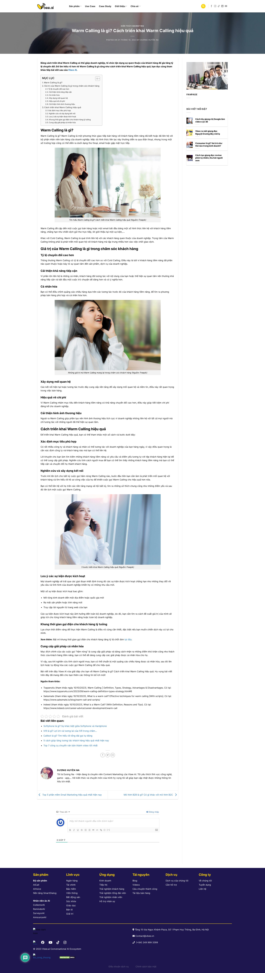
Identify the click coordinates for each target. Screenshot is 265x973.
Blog (134, 880)
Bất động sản (73, 897)
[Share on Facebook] (102, 755)
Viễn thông (72, 893)
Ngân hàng (72, 880)
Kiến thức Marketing (132, 26)
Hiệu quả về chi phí (57, 101)
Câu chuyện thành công (144, 889)
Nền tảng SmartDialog (44, 893)
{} (105, 830)
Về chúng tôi (205, 880)
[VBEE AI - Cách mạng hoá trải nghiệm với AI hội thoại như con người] (51, 6)
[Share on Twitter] (107, 755)
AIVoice (37, 889)
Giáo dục (71, 905)
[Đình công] (82, 830)
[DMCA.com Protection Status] (67, 957)
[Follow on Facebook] (211, 6)
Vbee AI (72, 70)
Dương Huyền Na (149, 40)
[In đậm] (70, 830)
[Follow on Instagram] (215, 6)
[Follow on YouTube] (226, 6)
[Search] (203, 6)
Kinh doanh (105, 880)
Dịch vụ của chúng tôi (177, 880)
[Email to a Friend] (112, 755)
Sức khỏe (71, 901)
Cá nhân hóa (54, 95)
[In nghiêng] (74, 830)
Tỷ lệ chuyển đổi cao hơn (58, 89)
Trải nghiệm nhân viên (110, 897)
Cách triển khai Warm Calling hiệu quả (62, 107)
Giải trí (69, 913)
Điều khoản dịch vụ (119, 966)
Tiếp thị (103, 884)
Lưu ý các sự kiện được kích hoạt (62, 116)
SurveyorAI (38, 913)
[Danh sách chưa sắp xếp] (89, 830)
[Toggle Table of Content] (96, 78)
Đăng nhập (154, 812)
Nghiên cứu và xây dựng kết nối (62, 113)
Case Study (105, 6)
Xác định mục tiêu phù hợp (59, 110)
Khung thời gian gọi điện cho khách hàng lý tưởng (70, 119)
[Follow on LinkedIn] (222, 6)
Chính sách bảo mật (146, 966)
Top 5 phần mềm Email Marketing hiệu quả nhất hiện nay (72, 794)
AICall (36, 884)
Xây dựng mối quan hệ (58, 98)
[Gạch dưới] (78, 830)
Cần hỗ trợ (171, 884)
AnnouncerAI (39, 917)
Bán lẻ (69, 909)
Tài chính (70, 884)
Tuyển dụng (205, 884)
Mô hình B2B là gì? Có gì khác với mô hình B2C (149, 794)
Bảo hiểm (71, 889)
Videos (136, 884)
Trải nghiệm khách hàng (111, 889)
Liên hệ (202, 889)
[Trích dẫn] (93, 830)
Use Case (90, 6)
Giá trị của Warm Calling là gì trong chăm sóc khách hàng (71, 86)
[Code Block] (97, 830)
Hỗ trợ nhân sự (107, 901)
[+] (108, 830)
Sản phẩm (74, 6)
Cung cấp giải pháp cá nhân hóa (62, 122)
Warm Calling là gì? (53, 82)
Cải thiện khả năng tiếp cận (60, 92)
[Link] (101, 830)
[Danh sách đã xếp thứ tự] (86, 830)
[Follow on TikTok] (219, 6)
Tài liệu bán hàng (141, 893)
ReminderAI (39, 909)
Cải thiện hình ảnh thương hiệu (62, 104)
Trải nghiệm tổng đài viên (112, 893)
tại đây (128, 639)
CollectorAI (39, 905)
